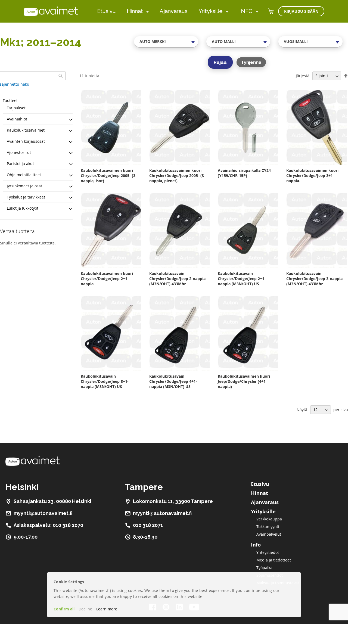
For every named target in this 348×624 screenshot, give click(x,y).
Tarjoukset (16, 107)
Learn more (106, 608)
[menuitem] (146, 11)
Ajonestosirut (19, 152)
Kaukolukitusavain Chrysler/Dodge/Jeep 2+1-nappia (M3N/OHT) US (242, 278)
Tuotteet (10, 100)
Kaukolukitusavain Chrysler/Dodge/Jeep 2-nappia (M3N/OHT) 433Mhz (177, 278)
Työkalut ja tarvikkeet (26, 197)
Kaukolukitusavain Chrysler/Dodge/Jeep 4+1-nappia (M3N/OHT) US (173, 381)
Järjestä (302, 75)
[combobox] (166, 41)
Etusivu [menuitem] (106, 11)
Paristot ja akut (20, 163)
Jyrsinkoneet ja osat (24, 185)
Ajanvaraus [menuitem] (174, 11)
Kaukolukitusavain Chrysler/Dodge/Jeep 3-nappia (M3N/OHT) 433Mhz (314, 278)
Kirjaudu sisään (301, 11)
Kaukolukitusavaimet (26, 130)
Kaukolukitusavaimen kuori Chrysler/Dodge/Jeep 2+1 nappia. (107, 278)
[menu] (177, 11)
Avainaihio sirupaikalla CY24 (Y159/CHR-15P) (244, 173)
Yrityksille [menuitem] (210, 11)
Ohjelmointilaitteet (24, 174)
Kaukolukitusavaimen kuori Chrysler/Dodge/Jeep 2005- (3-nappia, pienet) (177, 175)
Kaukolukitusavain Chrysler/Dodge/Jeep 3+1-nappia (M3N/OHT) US (105, 381)
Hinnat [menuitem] (135, 11)
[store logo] (51, 11)
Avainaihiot (17, 119)
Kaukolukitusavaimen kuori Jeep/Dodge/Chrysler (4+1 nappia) (244, 381)
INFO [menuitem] (246, 11)
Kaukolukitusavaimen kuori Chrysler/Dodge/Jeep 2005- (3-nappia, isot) (109, 175)
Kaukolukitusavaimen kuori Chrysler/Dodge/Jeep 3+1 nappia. (312, 175)
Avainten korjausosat (26, 141)
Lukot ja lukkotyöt (22, 208)
